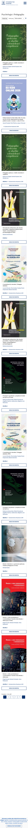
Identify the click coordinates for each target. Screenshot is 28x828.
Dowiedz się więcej (17, 823)
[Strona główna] (10, 3)
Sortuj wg (11, 18)
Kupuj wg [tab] (4, 18)
